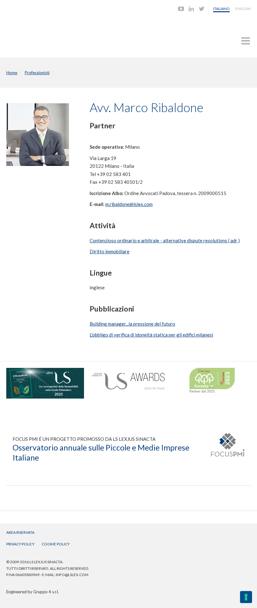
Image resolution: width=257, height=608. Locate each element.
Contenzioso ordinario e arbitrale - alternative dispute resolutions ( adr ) (165, 240)
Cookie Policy (56, 544)
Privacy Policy (20, 544)
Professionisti (37, 72)
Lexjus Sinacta (30, 33)
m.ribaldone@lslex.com (129, 204)
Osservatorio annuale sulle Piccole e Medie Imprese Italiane (101, 452)
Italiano (221, 8)
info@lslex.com (72, 574)
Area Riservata (20, 532)
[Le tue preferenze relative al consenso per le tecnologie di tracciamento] (246, 597)
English (243, 8)
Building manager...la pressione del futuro (132, 324)
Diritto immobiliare (109, 251)
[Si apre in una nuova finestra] (45, 371)
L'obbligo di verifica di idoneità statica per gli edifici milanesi (151, 334)
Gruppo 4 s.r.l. (46, 591)
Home (11, 72)
